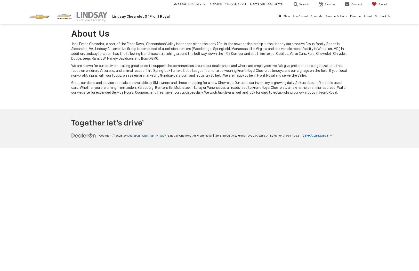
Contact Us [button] (382, 16)
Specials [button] (316, 16)
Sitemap (148, 135)
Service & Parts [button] (336, 16)
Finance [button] (355, 16)
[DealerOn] (83, 135)
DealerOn (133, 135)
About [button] (368, 16)
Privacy (161, 135)
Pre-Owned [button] (300, 16)
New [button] (287, 16)
